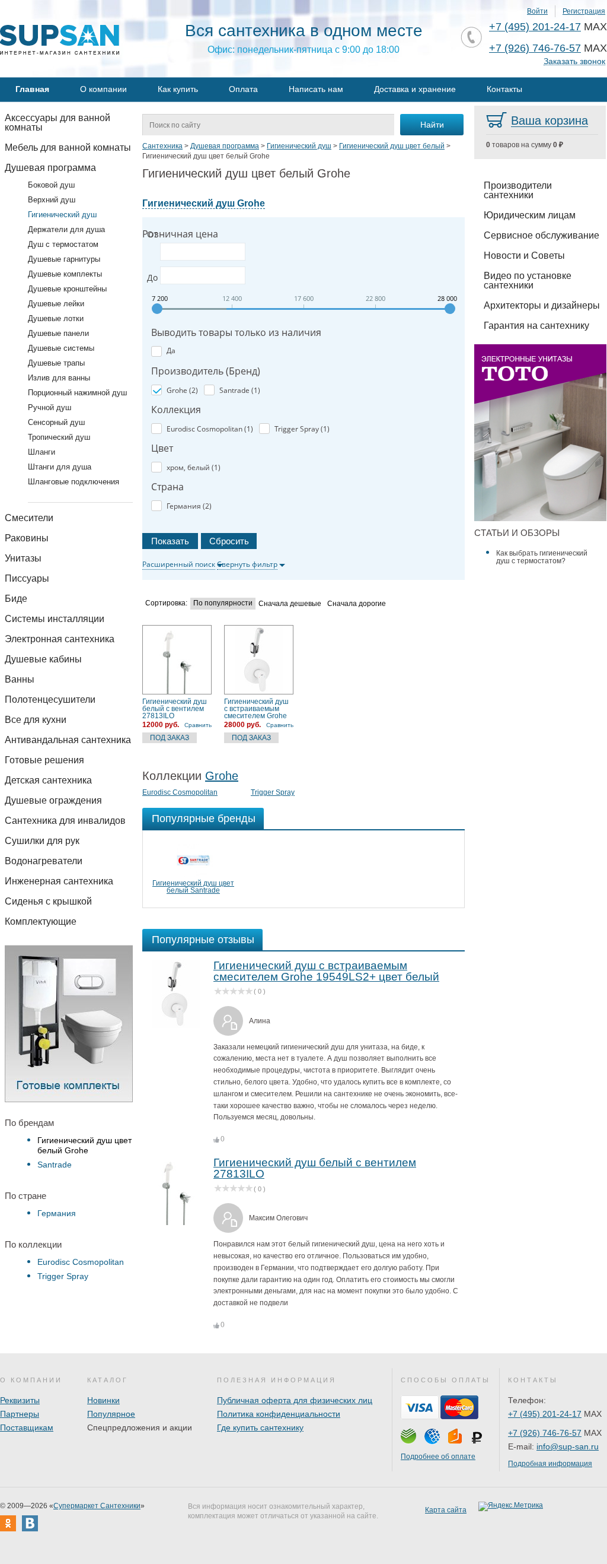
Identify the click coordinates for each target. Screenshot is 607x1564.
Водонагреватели (43, 861)
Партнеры (19, 1414)
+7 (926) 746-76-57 (535, 48)
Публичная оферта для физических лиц (294, 1400)
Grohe (221, 775)
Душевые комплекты (65, 273)
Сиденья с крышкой (48, 901)
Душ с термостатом (63, 244)
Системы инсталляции (54, 619)
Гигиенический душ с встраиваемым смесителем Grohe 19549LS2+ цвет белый (256, 708)
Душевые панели (58, 333)
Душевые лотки (56, 318)
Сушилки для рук (42, 841)
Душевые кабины (43, 659)
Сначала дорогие (356, 604)
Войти (537, 11)
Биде (16, 599)
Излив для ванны (59, 377)
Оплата (243, 89)
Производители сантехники (518, 190)
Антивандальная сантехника (68, 740)
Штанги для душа (59, 466)
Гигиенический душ (62, 214)
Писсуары (27, 578)
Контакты (504, 89)
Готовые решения (44, 760)
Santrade (54, 1164)
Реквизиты (20, 1400)
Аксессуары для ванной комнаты (57, 122)
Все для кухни (35, 720)
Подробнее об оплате (438, 1456)
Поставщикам (26, 1427)
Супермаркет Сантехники (96, 1506)
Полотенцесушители (50, 699)
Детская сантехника (48, 780)
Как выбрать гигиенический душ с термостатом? (541, 557)
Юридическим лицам (530, 215)
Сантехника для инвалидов (65, 821)
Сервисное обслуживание (541, 235)
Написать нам (316, 89)
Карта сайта (446, 1510)
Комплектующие (40, 921)
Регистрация (584, 11)
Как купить (178, 89)
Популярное (111, 1414)
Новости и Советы (524, 255)
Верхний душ (51, 199)
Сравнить (198, 725)
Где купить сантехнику (260, 1427)
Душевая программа (50, 168)
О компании (103, 89)
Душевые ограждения (53, 800)
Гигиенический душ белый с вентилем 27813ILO (174, 708)
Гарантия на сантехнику (536, 326)
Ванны (19, 679)
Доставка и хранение (415, 89)
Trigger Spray (62, 1276)
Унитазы (23, 558)
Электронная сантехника (59, 639)
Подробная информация (550, 1464)
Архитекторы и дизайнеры (542, 305)
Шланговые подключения (73, 481)
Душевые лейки (56, 303)
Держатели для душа (66, 229)
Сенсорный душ (56, 422)
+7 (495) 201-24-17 (535, 27)
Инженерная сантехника (59, 881)
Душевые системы (61, 348)
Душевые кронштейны (67, 288)
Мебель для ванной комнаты (68, 147)
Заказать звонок (574, 61)
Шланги (41, 452)
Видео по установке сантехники (527, 280)
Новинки (103, 1400)
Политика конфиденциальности (278, 1414)
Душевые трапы (56, 363)
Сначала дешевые (289, 604)
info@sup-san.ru (567, 1446)
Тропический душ (59, 437)
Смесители (29, 518)
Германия (56, 1213)
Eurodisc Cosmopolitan (80, 1262)
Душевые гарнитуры (64, 259)
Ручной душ (49, 407)
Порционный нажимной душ (77, 392)
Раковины (27, 538)
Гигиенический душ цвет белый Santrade (193, 887)
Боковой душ (51, 184)
